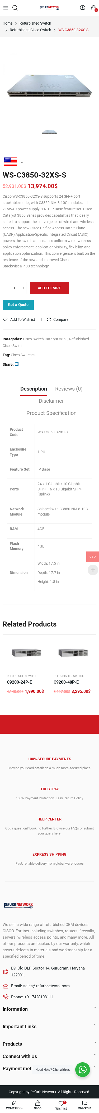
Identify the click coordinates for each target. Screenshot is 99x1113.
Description (33, 389)
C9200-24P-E (19, 682)
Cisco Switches (23, 355)
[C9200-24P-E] (26, 653)
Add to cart (49, 288)
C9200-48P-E (66, 682)
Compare (60, 319)
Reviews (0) (69, 389)
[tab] (34, 389)
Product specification (51, 413)
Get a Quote (18, 304)
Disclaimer (51, 401)
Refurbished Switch (22, 676)
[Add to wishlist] (41, 642)
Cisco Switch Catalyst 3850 (45, 339)
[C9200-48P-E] (73, 653)
